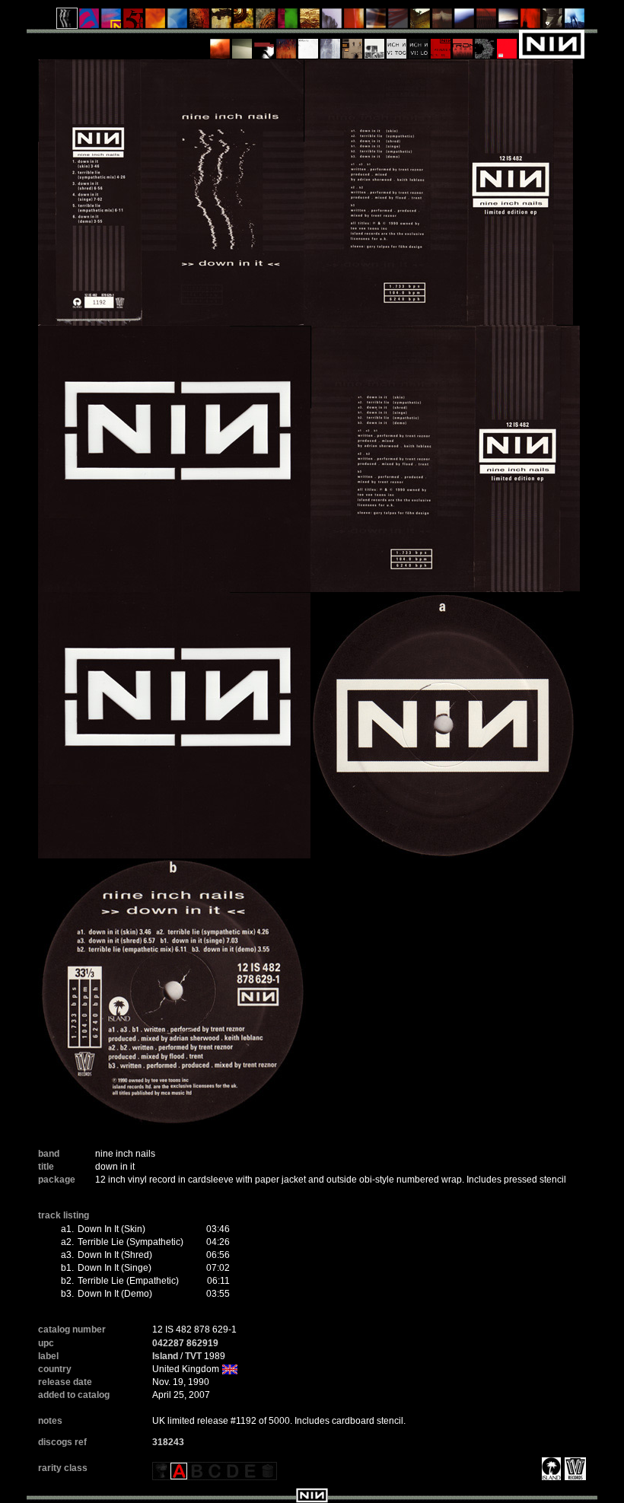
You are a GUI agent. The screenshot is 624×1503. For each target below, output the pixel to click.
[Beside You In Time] (531, 22)
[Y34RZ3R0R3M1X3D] (220, 43)
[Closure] (310, 22)
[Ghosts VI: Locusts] (419, 43)
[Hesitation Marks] (286, 43)
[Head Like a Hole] (111, 22)
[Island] (549, 1468)
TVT (193, 1356)
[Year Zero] (575, 22)
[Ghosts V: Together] (397, 43)
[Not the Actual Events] (309, 43)
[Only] (487, 22)
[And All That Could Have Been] (420, 22)
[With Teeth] (465, 22)
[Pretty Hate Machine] (89, 22)
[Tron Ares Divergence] (485, 43)
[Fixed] (178, 22)
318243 (168, 1442)
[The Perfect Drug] (288, 22)
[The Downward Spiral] (222, 22)
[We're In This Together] (376, 22)
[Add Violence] (353, 43)
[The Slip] (264, 43)
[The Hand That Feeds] (442, 22)
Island (165, 1356)
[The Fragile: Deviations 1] (331, 43)
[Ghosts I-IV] (242, 43)
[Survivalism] (553, 22)
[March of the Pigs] (200, 22)
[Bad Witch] (375, 43)
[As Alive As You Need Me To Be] (441, 43)
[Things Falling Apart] (398, 22)
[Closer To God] (244, 22)
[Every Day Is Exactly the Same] (509, 22)
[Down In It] (67, 22)
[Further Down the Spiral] (266, 22)
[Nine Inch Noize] (507, 43)
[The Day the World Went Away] (332, 22)
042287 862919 (185, 1343)
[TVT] (573, 1468)
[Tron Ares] (463, 43)
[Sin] (134, 22)
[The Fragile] (354, 22)
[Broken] (156, 22)
